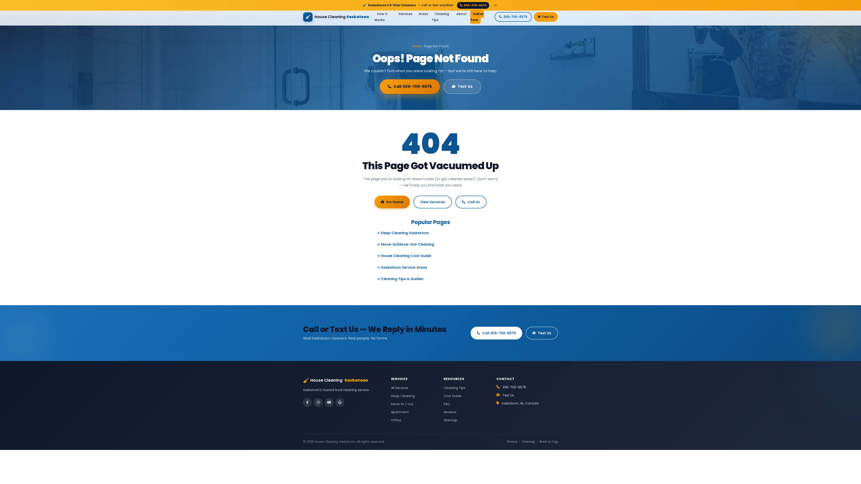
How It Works (380, 17)
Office (396, 420)
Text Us (548, 17)
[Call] (850, 456)
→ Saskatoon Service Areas (402, 267)
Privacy (512, 442)
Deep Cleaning (403, 396)
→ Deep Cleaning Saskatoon (403, 233)
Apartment (400, 412)
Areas (423, 14)
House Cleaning (339, 380)
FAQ (447, 404)
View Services (432, 202)
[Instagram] (318, 402)
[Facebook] (307, 402)
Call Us (473, 202)
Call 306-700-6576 (413, 86)
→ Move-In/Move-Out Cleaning (405, 244)
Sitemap (450, 420)
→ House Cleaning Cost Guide (404, 255)
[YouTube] (329, 402)
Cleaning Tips (440, 17)
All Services (399, 388)
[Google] (340, 402)
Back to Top (549, 442)
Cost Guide (452, 396)
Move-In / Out (402, 404)
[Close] (495, 5)
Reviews (450, 412)
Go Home (394, 202)
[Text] (850, 473)
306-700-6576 (475, 5)
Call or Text (477, 17)
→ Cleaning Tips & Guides (400, 278)
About (462, 14)
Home (417, 46)
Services (405, 14)
